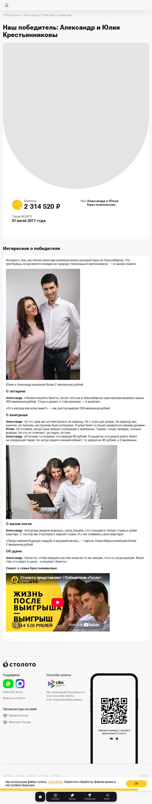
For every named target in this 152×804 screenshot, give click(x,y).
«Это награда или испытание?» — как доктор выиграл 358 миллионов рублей (58, 408)
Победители (11, 15)
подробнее (55, 782)
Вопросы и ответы (14, 698)
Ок (136, 783)
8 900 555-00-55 (13, 692)
